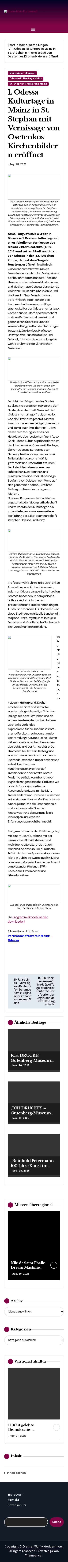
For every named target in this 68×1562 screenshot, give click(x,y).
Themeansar (34, 1555)
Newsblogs (45, 1551)
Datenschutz (16, 1505)
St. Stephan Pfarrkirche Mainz (28, 84)
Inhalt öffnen (16, 1473)
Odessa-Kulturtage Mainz (25, 78)
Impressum (15, 1494)
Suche (56, 1522)
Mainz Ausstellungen (22, 73)
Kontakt (13, 1500)
